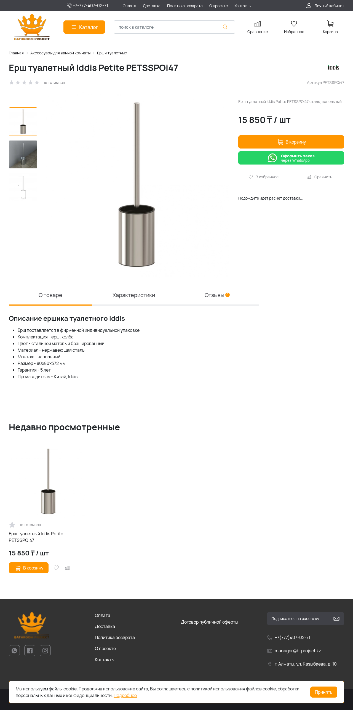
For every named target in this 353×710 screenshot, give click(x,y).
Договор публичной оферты (209, 622)
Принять (324, 692)
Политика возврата (115, 637)
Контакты (104, 659)
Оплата (102, 615)
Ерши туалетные (112, 52)
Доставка (105, 626)
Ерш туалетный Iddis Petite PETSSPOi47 (36, 537)
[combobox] (174, 27)
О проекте (105, 648)
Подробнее (125, 695)
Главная (16, 52)
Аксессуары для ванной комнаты (60, 52)
